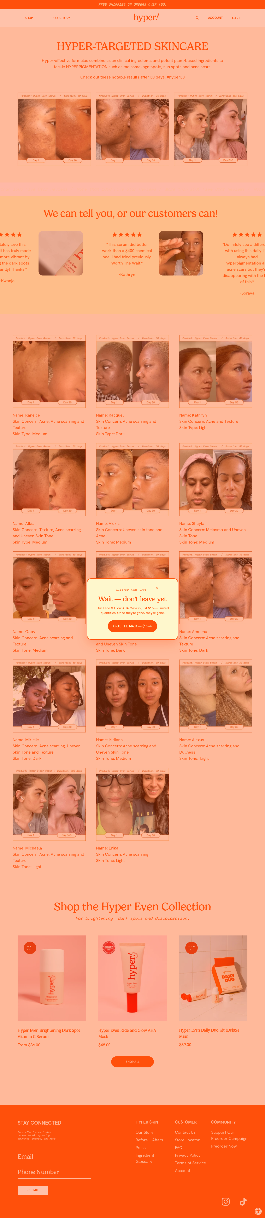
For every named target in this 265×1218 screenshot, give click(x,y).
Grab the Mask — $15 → (132, 626)
